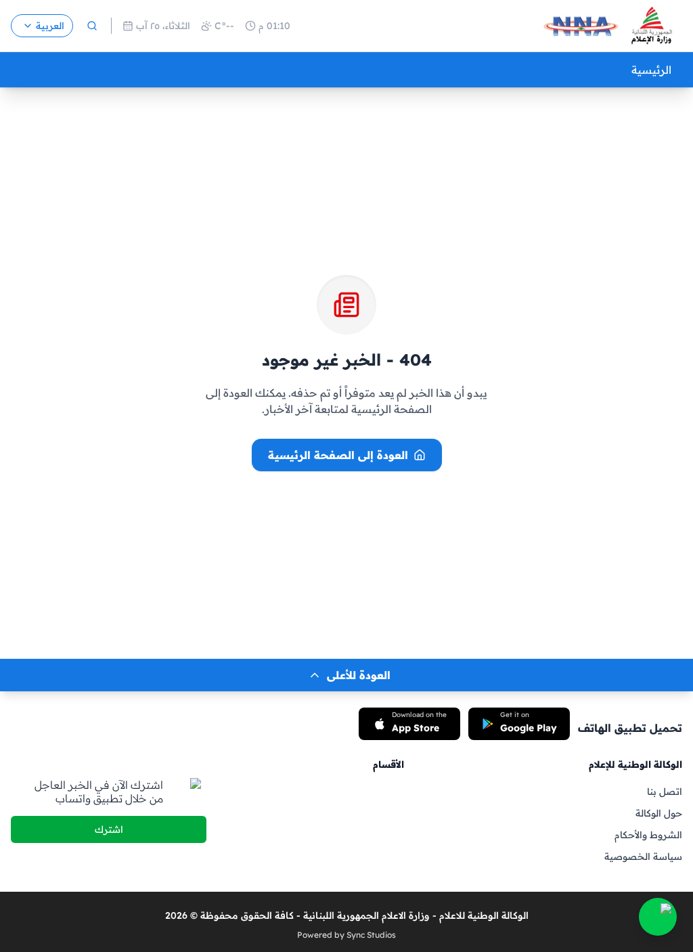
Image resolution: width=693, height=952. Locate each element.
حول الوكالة (658, 813)
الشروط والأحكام (648, 835)
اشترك (109, 829)
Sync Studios (371, 935)
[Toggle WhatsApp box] (658, 917)
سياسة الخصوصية (643, 856)
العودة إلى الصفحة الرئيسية (338, 455)
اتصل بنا (664, 791)
